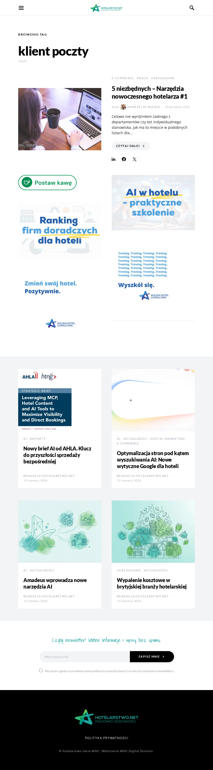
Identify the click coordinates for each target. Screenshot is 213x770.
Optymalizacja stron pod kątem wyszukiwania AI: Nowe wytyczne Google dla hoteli (153, 459)
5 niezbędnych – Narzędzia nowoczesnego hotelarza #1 (149, 92)
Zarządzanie (163, 78)
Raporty (38, 438)
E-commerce (123, 78)
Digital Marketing (167, 438)
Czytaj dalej (128, 145)
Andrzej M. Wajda (143, 107)
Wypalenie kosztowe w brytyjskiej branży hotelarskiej (152, 583)
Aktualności (135, 438)
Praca (142, 78)
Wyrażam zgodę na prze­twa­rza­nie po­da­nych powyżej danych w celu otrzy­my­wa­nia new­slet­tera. (109, 671)
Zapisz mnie (149, 656)
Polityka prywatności (106, 738)
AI (25, 438)
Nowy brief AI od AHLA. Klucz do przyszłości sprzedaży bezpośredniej (57, 454)
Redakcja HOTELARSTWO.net (49, 475)
